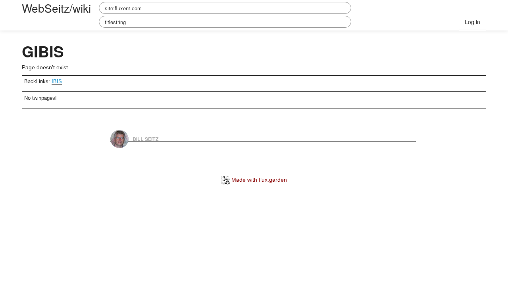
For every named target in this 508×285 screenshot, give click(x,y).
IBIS (57, 81)
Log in (472, 22)
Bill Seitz (146, 138)
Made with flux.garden (258, 180)
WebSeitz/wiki (56, 8)
